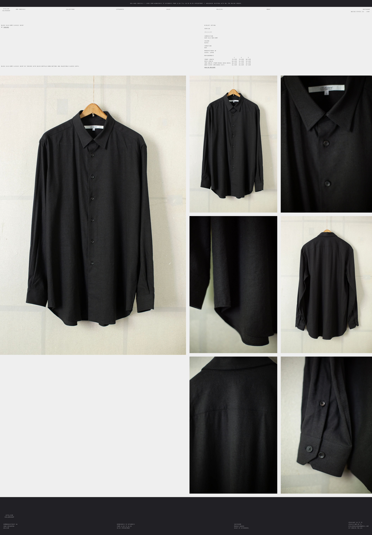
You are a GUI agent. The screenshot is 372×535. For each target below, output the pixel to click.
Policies (219, 9)
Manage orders (239, 526)
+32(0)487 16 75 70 (355, 522)
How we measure (210, 67)
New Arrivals (20, 9)
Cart (368, 11)
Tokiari (6, 27)
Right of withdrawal (241, 528)
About (268, 9)
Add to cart (208, 32)
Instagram (366, 9)
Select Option (210, 25)
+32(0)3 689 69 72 (355, 524)
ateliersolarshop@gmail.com (358, 526)
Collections (70, 9)
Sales (168, 9)
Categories (120, 9)
